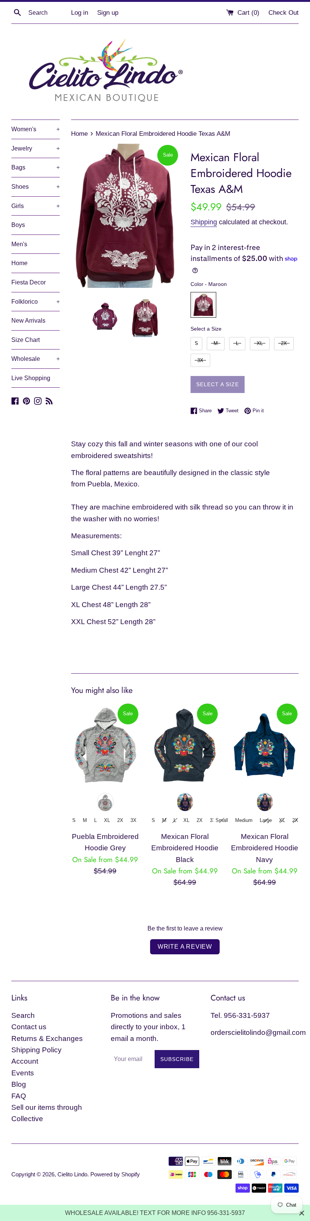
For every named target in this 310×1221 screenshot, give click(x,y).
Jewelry (35, 148)
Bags (35, 167)
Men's (19, 244)
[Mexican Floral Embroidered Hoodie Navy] (264, 745)
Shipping (204, 222)
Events (22, 1073)
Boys (18, 225)
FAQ (18, 1096)
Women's (35, 129)
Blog (18, 1084)
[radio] (203, 305)
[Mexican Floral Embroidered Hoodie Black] (185, 745)
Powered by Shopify (115, 1174)
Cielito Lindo (72, 1174)
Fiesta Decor (28, 282)
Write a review (185, 946)
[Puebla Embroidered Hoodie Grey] (105, 745)
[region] (155, 1213)
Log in (79, 12)
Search (23, 1015)
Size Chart (25, 340)
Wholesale (35, 359)
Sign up (107, 12)
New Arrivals (28, 320)
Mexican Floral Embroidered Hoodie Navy (264, 848)
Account (24, 1061)
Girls (35, 206)
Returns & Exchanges (47, 1038)
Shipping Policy (36, 1050)
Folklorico (35, 301)
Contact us (28, 1027)
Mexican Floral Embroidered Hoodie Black (185, 848)
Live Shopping (30, 378)
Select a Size (206, 329)
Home (19, 263)
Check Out (283, 12)
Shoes (35, 186)
